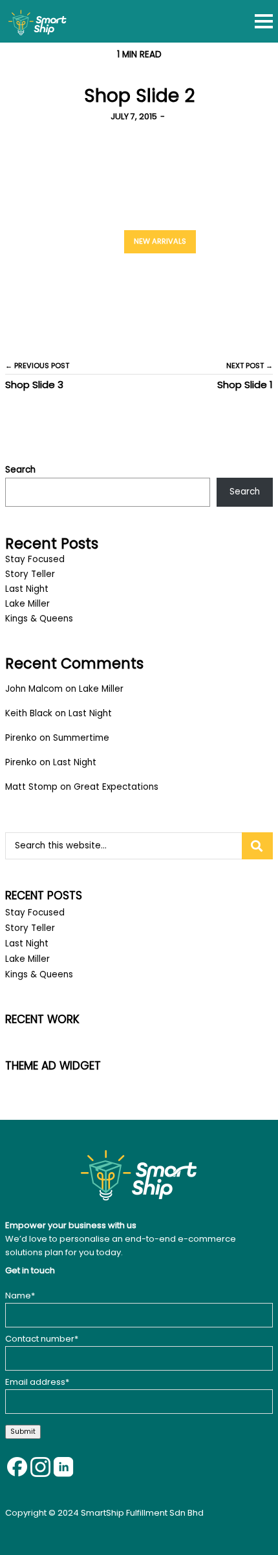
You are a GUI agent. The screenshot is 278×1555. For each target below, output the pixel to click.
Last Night (26, 589)
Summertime (81, 738)
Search (20, 470)
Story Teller (30, 574)
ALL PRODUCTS (237, 241)
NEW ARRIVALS (160, 241)
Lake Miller (27, 604)
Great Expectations (116, 787)
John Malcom (34, 689)
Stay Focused (35, 559)
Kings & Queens (39, 618)
